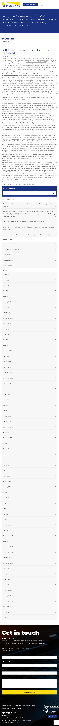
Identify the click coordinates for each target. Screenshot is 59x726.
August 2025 (7, 323)
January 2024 (7, 421)
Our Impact (5, 708)
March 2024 (6, 410)
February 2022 (7, 525)
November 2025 (8, 307)
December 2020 (8, 547)
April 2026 (6, 291)
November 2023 (8, 432)
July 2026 (6, 274)
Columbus (30, 718)
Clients (33, 705)
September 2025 (8, 318)
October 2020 (7, 557)
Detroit (18, 718)
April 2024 (6, 405)
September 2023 (8, 443)
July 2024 (6, 389)
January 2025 (7, 356)
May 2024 (6, 400)
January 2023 (7, 487)
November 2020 (8, 552)
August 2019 (7, 606)
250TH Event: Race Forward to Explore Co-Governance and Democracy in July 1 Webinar (27, 205)
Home (4, 705)
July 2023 (6, 454)
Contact (18, 708)
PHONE (4, 669)
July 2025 (6, 329)
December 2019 (8, 601)
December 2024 (8, 361)
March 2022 (6, 519)
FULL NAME (5, 654)
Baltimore (36, 718)
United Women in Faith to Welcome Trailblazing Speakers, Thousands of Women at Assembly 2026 (28, 228)
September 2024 (8, 378)
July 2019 (6, 612)
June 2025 (6, 334)
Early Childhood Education (11, 249)
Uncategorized (7, 265)
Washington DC (11, 718)
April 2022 (6, 514)
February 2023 (7, 481)
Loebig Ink (20, 722)
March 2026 (6, 296)
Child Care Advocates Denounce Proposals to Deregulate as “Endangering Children (28, 235)
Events (12, 708)
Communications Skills (10, 244)
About (9, 705)
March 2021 (6, 541)
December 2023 (8, 427)
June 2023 (6, 459)
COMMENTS (5, 677)
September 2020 (8, 563)
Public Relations (8, 260)
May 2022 (6, 508)
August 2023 (7, 449)
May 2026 (6, 285)
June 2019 (6, 617)
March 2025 (6, 345)
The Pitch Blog (16, 705)
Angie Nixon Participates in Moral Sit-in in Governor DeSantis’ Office (23, 221)
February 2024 (7, 416)
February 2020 (7, 590)
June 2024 (6, 394)
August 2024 (7, 383)
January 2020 (7, 596)
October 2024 (7, 372)
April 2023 (6, 470)
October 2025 (7, 312)
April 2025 (6, 340)
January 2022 (7, 530)
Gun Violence (7, 254)
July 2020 (6, 574)
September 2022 (8, 492)
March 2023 (6, 476)
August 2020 (7, 568)
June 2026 (6, 280)
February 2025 (7, 351)
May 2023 (6, 465)
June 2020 (6, 579)
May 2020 (6, 585)
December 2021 (8, 536)
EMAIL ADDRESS (7, 661)
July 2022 (6, 498)
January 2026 (7, 302)
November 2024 (8, 367)
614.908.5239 (11, 638)
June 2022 (6, 503)
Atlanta (25, 718)
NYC (21, 718)
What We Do (26, 705)
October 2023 (7, 438)
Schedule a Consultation (30, 4)
